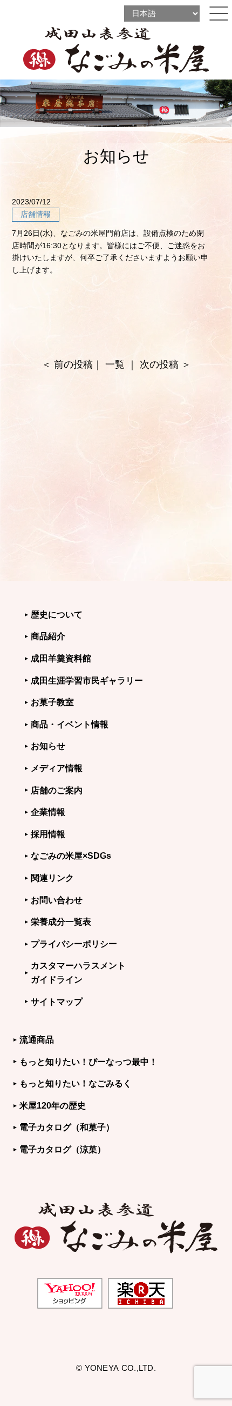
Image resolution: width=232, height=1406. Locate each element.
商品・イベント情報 (69, 724)
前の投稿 (73, 364)
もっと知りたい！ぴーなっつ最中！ (88, 1061)
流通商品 (36, 1039)
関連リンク (52, 878)
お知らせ (48, 746)
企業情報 (48, 812)
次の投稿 (159, 364)
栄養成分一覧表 (61, 921)
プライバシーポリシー (74, 944)
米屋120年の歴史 (52, 1105)
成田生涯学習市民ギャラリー (87, 680)
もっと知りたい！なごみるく (75, 1083)
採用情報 (48, 834)
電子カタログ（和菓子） (66, 1127)
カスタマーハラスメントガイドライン (78, 972)
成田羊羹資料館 (61, 658)
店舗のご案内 (57, 790)
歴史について (57, 614)
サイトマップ (57, 1001)
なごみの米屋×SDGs (71, 855)
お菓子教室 (52, 702)
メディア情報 (57, 768)
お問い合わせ (57, 900)
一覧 (115, 364)
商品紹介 (48, 636)
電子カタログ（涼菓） (62, 1149)
